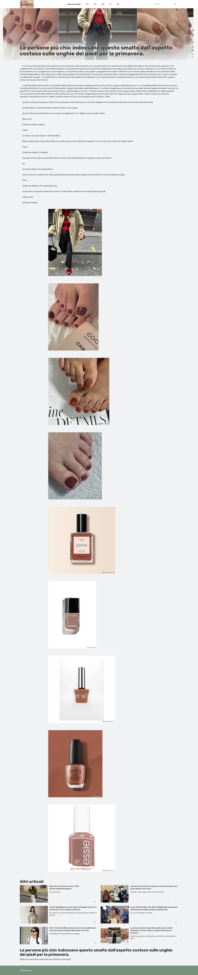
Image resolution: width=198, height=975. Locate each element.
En (87, 4)
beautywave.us (26, 970)
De (118, 4)
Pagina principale (74, 4)
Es (95, 4)
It (110, 4)
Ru (103, 4)
